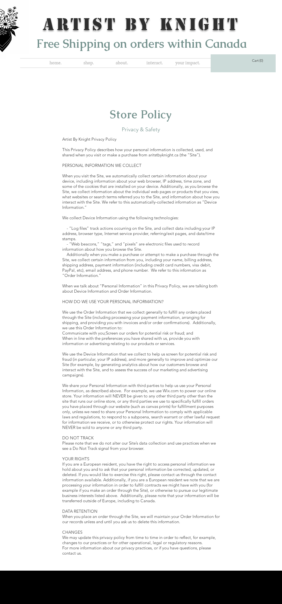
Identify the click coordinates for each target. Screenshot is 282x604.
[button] (88, 63)
